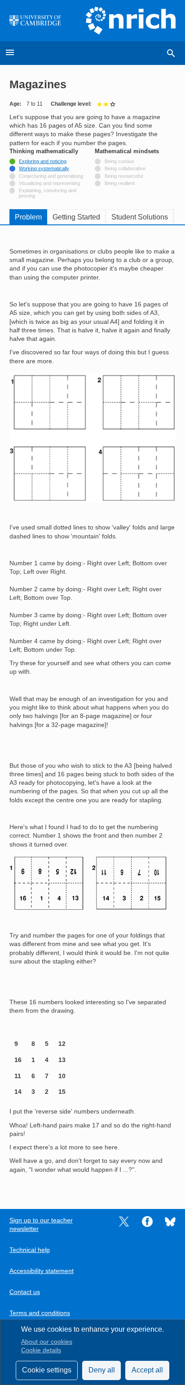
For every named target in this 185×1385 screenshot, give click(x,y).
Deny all (101, 1370)
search (171, 53)
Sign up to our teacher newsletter (41, 1224)
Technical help (29, 1250)
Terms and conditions (39, 1313)
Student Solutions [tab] (139, 217)
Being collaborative (125, 168)
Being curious (119, 161)
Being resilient (120, 183)
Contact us (24, 1292)
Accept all (147, 1370)
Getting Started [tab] (76, 217)
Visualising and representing (49, 183)
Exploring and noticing (42, 161)
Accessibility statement (41, 1271)
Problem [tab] (28, 217)
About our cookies (46, 1341)
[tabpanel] (92, 710)
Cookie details (41, 1350)
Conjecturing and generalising (51, 176)
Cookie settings (46, 1370)
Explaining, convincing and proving (47, 193)
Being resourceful (124, 176)
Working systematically (44, 168)
